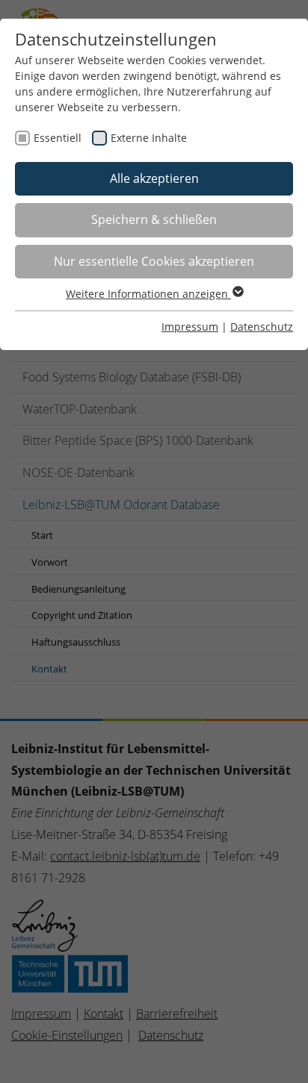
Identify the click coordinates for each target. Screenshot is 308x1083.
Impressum (189, 326)
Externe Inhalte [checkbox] (149, 138)
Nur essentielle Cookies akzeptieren (154, 261)
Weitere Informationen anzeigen (148, 294)
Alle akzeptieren (154, 178)
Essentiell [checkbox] (57, 138)
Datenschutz (261, 326)
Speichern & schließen (154, 219)
